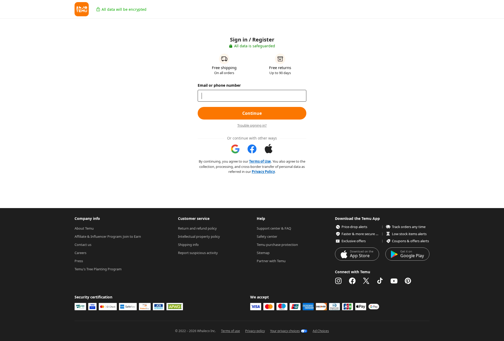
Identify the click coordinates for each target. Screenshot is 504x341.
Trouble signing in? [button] (252, 125)
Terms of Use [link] (260, 161)
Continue (252, 113)
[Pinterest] (408, 280)
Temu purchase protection (277, 244)
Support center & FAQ (274, 228)
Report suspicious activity (198, 252)
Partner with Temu (271, 261)
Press (79, 261)
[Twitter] (366, 280)
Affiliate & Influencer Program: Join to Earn (108, 236)
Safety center (267, 236)
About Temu (84, 228)
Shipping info (188, 244)
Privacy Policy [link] (263, 171)
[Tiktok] (380, 280)
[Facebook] (352, 280)
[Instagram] (338, 280)
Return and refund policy (197, 228)
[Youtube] (394, 280)
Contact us (83, 244)
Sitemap (263, 252)
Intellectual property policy (199, 236)
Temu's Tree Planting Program (98, 269)
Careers (80, 252)
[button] (82, 9)
